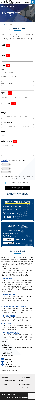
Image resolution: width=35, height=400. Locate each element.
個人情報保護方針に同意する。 (19, 182)
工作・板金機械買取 (26, 377)
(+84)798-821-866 (21, 239)
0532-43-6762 (12, 217)
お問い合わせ (24, 387)
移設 (22, 381)
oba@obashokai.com (11, 362)
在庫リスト (6, 384)
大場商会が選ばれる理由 (10, 381)
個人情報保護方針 (7, 176)
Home (4, 24)
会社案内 (5, 377)
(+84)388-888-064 (21, 243)
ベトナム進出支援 (25, 384)
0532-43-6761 (13, 213)
